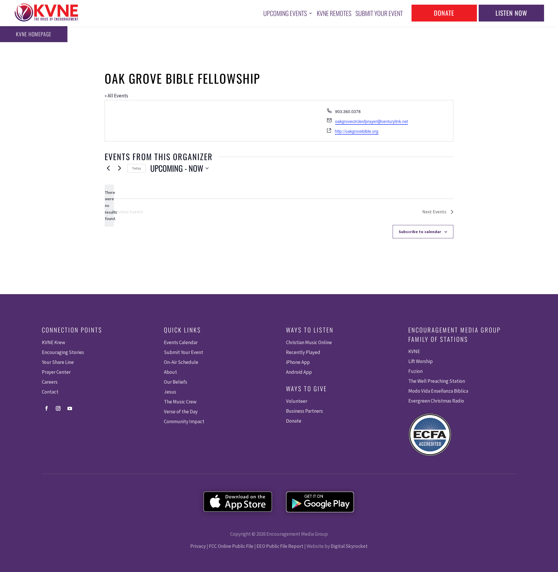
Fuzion (415, 371)
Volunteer (296, 401)
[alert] (109, 206)
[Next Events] (119, 168)
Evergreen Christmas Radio (436, 401)
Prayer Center (56, 372)
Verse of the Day (181, 411)
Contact (50, 392)
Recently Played (303, 352)
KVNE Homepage (33, 34)
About (170, 372)
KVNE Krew (53, 342)
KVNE (414, 351)
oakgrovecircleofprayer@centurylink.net (371, 121)
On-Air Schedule (181, 362)
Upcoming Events (285, 13)
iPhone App (298, 362)
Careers (50, 382)
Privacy (198, 546)
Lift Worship (420, 361)
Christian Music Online (309, 342)
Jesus (170, 392)
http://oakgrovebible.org (356, 131)
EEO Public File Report (280, 546)
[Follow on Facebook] (46, 408)
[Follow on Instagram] (58, 408)
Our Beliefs (175, 382)
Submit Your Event (379, 13)
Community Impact (184, 421)
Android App (299, 372)
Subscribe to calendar (420, 231)
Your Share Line (58, 362)
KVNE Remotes (334, 13)
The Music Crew (180, 401)
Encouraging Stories (63, 352)
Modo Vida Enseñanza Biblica (438, 391)
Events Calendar (181, 342)
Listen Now (511, 12)
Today (136, 168)
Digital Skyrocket (349, 546)
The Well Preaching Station (436, 381)
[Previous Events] (108, 168)
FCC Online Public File (231, 546)
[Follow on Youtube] (69, 408)
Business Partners (304, 411)
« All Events (116, 95)
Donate (444, 12)
